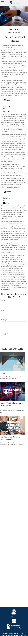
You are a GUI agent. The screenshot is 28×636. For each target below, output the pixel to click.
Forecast (3, 373)
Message (4, 320)
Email (3, 310)
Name (3, 300)
